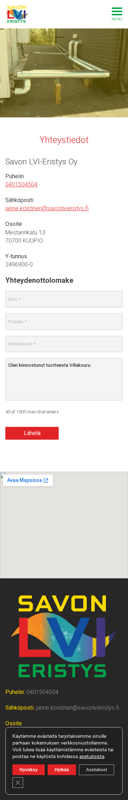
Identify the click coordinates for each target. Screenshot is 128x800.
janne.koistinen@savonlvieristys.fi (47, 208)
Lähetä (32, 433)
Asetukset (96, 769)
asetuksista (91, 756)
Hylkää (62, 769)
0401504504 (21, 184)
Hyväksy (29, 769)
